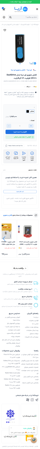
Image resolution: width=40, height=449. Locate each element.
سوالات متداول (34, 334)
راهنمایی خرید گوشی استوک (30, 383)
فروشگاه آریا (34, 24)
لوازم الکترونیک (24, 24)
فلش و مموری (7, 215)
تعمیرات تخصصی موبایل (31, 367)
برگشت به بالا (18, 268)
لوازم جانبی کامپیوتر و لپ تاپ (10, 24)
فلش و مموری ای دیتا (18, 70)
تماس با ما (35, 324)
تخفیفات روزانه (15, 336)
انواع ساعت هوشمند (14, 330)
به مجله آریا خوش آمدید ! (12, 327)
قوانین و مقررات (33, 321)
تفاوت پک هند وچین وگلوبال (29, 361)
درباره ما (36, 317)
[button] (18, 63)
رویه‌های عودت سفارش (31, 327)
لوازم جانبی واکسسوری (13, 333)
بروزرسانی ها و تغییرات (31, 337)
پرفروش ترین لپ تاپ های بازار (11, 340)
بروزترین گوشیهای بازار (13, 323)
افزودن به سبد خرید (20, 132)
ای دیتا (29, 70)
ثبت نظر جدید (20, 191)
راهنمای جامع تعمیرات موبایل (29, 364)
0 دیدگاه (28, 87)
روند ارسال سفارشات (32, 330)
